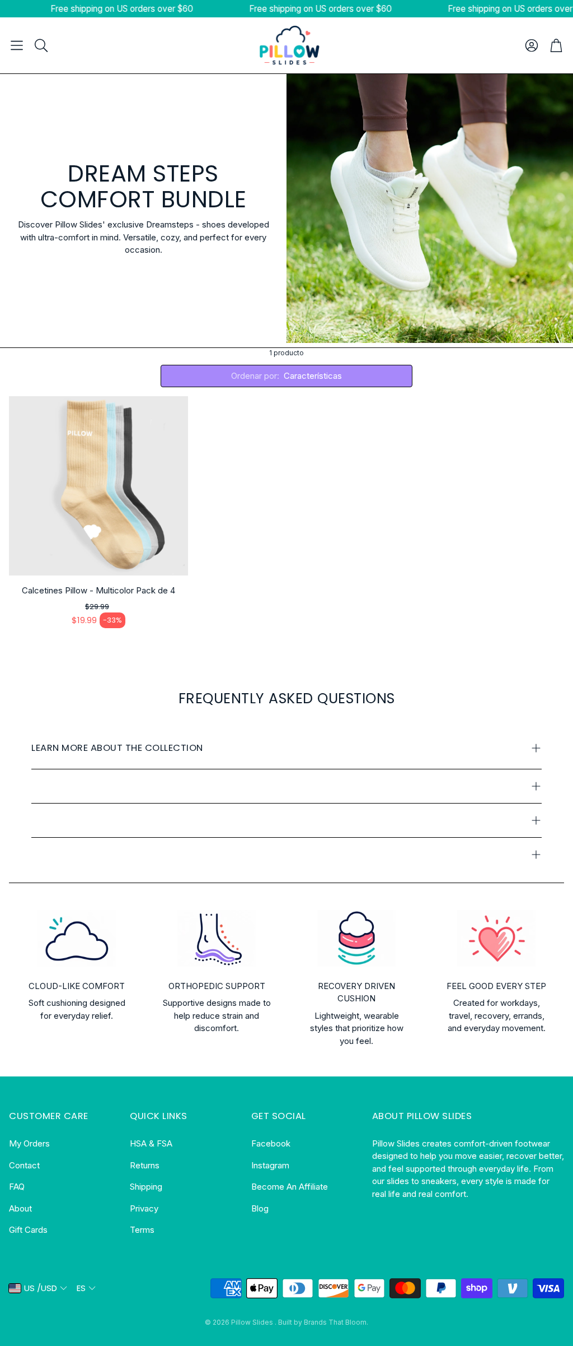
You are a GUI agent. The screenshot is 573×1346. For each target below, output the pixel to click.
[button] (17, 45)
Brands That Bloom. (336, 1322)
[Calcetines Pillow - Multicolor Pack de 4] (98, 485)
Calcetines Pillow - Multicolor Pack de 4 (98, 590)
